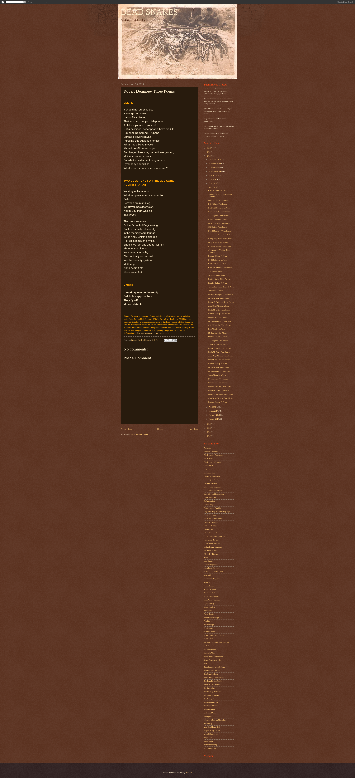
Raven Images (209, 625)
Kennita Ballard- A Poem (217, 283)
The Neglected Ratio (211, 695)
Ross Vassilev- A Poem (216, 329)
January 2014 (214, 419)
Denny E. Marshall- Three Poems (220, 394)
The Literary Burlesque (212, 692)
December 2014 (215, 159)
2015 (209, 152)
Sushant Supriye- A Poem (217, 337)
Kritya (206, 558)
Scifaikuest (208, 646)
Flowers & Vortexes (211, 522)
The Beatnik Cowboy (212, 671)
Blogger (189, 773)
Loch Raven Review (211, 568)
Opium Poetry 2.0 (210, 603)
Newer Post (126, 429)
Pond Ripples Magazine (213, 618)
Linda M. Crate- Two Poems (218, 390)
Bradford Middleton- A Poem (219, 208)
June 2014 (213, 183)
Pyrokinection (209, 621)
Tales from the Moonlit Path (214, 667)
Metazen (207, 582)
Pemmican (208, 611)
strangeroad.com (210, 748)
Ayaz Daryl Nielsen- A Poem (218, 306)
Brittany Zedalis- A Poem (217, 219)
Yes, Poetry (208, 724)
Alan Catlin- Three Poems (218, 344)
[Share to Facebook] (173, 340)
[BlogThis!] (168, 340)
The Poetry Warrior (211, 699)
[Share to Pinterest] (175, 340)
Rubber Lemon (209, 632)
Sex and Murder (210, 649)
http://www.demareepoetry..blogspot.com (153, 333)
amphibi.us (208, 738)
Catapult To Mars (210, 483)
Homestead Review (211, 540)
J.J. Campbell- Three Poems (218, 216)
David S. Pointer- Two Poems (219, 360)
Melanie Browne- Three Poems (219, 387)
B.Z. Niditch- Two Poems (217, 204)
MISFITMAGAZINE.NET (213, 572)
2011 (209, 432)
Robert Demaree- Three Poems (219, 348)
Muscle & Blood (210, 589)
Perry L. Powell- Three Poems (219, 223)
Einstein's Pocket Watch (213, 519)
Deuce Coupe (209, 505)
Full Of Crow (209, 529)
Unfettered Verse (210, 713)
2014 (209, 156)
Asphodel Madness (211, 452)
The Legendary (209, 688)
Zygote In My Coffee (212, 731)
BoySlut (207, 469)
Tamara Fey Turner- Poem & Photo (221, 287)
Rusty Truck (208, 639)
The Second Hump (211, 706)
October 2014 (214, 167)
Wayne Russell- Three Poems (219, 212)
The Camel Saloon (211, 674)
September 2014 (215, 171)
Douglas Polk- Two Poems (218, 242)
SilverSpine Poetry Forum (213, 656)
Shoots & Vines (209, 653)
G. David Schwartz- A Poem (218, 264)
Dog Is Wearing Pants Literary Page (217, 512)
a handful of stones (211, 734)
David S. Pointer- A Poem (217, 260)
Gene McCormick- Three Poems (220, 268)
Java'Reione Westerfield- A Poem (220, 235)
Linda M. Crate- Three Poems (219, 310)
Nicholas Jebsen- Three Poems (219, 246)
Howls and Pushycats (212, 543)
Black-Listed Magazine (212, 462)
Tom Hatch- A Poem (215, 291)
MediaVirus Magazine (212, 579)
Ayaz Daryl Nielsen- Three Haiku (220, 398)
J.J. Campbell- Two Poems (218, 341)
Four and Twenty (210, 526)
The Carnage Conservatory (214, 678)
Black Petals (208, 459)
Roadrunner (208, 628)
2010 (209, 436)
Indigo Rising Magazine (213, 547)
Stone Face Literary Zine (213, 660)
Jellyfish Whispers (211, 554)
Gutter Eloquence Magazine (214, 536)
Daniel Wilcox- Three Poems (219, 279)
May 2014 (213, 187)
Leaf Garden (208, 561)
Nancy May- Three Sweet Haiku (220, 239)
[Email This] (165, 340)
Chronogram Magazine (212, 487)
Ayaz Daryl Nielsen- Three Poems (220, 356)
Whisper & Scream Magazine (215, 720)
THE (205, 663)
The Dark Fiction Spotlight (214, 681)
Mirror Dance (209, 586)
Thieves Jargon (209, 709)
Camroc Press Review (212, 476)
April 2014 (213, 407)
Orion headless (209, 607)
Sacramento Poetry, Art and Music (216, 642)
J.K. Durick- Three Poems (217, 227)
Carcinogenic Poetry (211, 480)
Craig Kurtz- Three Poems (218, 190)
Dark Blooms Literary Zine (214, 494)
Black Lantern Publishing (213, 455)
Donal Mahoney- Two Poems (219, 371)
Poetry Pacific (209, 614)
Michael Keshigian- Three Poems (220, 295)
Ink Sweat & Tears (210, 550)
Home (160, 429)
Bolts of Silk (208, 466)
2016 (209, 148)
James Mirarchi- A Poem (217, 375)
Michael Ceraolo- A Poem (217, 333)
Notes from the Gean (211, 596)
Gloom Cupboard (210, 533)
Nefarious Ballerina (211, 593)
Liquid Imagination (211, 565)
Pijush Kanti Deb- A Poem (218, 200)
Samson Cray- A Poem (216, 275)
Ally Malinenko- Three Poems (219, 325)
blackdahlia (208, 741)
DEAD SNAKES (149, 12)
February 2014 (214, 415)
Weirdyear (207, 716)
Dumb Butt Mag (210, 515)
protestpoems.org (210, 745)
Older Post (193, 429)
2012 (209, 428)
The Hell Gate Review (212, 685)
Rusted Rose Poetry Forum (214, 635)
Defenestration (209, 501)
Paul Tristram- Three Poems (218, 298)
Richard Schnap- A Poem (217, 256)
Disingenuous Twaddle (212, 508)
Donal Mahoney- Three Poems (219, 231)
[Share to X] (170, 340)
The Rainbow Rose (211, 702)
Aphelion (207, 448)
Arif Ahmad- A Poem (215, 271)
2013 (209, 424)
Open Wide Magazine (212, 600)
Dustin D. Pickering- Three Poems (221, 302)
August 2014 (214, 175)
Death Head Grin (210, 498)
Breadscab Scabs (210, 473)
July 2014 (213, 179)
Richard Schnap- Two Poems (219, 314)
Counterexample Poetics (213, 491)
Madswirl (207, 575)
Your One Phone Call (212, 727)
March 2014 (213, 411)
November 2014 (215, 163)
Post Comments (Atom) (139, 434)
